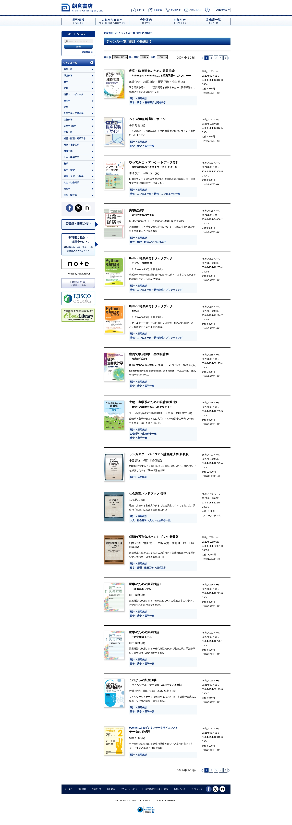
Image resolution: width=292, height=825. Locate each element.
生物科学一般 (149, 433)
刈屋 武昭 (135, 543)
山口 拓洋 (149, 690)
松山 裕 (176, 81)
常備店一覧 (96, 789)
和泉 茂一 (149, 173)
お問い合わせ (179, 789)
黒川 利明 (152, 269)
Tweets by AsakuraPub (78, 273)
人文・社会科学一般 (160, 520)
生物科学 (134, 433)
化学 (66, 107)
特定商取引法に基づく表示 (156, 789)
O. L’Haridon (155, 221)
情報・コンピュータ (140, 193)
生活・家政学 (70, 195)
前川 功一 (149, 543)
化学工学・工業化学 (73, 113)
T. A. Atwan (135, 269)
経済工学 (161, 241)
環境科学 (68, 75)
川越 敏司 (173, 221)
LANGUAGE (221, 9)
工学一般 (68, 132)
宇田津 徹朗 (155, 413)
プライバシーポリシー (130, 789)
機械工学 (68, 151)
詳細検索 (86, 52)
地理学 (67, 188)
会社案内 (68, 789)
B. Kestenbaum (138, 364)
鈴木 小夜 (174, 364)
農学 (132, 437)
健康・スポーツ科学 (73, 176)
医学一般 (149, 145)
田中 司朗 (135, 594)
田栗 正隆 (163, 81)
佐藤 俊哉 (135, 690)
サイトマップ (196, 789)
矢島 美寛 (163, 543)
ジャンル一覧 (70, 62)
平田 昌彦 (135, 413)
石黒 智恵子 (164, 690)
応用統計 (142, 98)
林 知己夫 (135, 499)
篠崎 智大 (135, 81)
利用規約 (111, 789)
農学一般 (142, 437)
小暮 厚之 (135, 460)
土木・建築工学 (71, 157)
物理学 (67, 101)
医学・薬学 (136, 102)
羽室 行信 (135, 737)
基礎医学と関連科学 (155, 102)
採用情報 (82, 789)
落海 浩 (187, 364)
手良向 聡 (135, 125)
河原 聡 (169, 413)
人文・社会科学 (138, 520)
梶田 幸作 (149, 460)
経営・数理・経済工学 (142, 241)
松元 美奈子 (159, 364)
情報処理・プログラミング (168, 289)
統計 (132, 98)
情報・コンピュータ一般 (167, 193)
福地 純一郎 (179, 543)
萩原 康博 (149, 81)
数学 (66, 82)
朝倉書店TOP (111, 33)
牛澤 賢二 (135, 173)
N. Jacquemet (137, 221)
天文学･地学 (70, 126)
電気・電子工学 (71, 144)
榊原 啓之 (182, 413)
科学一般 (68, 69)
